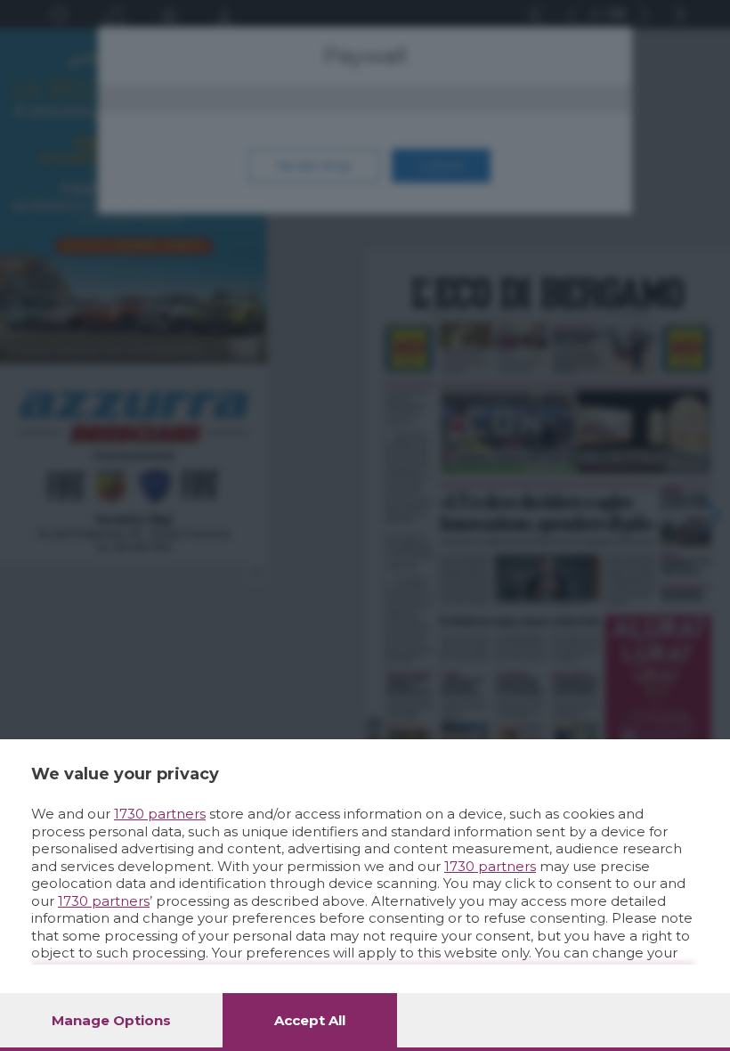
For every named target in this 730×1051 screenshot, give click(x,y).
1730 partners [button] (160, 813)
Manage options (111, 1020)
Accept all (309, 1020)
